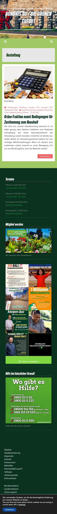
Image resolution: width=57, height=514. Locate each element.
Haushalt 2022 (47, 107)
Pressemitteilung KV (13, 468)
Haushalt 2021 (34, 107)
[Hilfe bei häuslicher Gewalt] (28, 422)
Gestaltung (23, 107)
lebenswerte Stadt (11, 110)
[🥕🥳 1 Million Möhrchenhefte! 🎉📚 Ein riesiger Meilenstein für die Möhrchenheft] (40, 298)
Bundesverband (11, 485)
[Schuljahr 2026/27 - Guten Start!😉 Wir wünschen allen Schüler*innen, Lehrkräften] (17, 344)
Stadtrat (25, 112)
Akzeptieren (9, 510)
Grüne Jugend (10, 492)
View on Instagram (30, 361)
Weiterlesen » (45, 156)
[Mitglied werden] (28, 252)
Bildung (33, 110)
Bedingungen (12, 107)
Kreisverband (10, 478)
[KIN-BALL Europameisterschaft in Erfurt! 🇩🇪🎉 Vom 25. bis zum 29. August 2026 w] (17, 275)
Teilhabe (8, 472)
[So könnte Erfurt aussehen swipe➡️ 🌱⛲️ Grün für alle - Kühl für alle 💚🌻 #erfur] (17, 298)
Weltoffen (8, 465)
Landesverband (11, 489)
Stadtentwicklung (15, 112)
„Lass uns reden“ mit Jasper (16, 188)
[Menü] (5, 41)
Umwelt (7, 459)
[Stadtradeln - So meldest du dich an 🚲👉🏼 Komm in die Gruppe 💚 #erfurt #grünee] (40, 344)
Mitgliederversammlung (14, 205)
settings (22, 505)
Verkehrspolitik (11, 475)
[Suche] (51, 41)
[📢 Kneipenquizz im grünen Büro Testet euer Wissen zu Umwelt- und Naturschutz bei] (17, 321)
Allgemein (25, 110)
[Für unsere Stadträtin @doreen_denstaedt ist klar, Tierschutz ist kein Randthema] (40, 321)
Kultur (6, 112)
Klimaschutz (48, 110)
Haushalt (40, 110)
